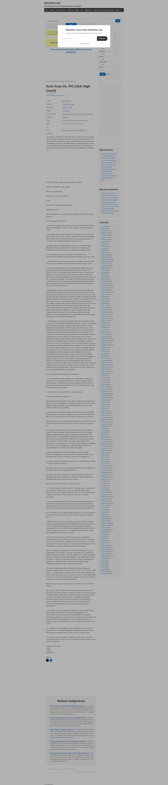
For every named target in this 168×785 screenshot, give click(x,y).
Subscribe (102, 38)
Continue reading (84, 43)
